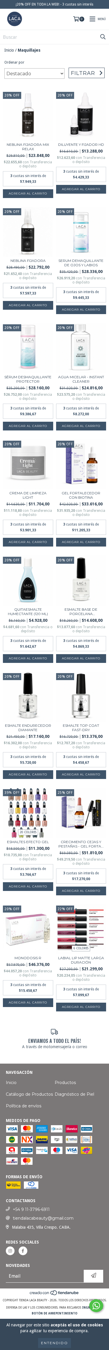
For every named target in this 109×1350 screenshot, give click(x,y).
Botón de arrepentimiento (54, 1313)
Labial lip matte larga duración (81, 960)
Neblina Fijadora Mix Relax (28, 146)
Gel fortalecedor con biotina (81, 495)
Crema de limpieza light (28, 495)
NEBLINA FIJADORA (28, 260)
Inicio (9, 50)
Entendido (54, 1343)
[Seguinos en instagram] (10, 1250)
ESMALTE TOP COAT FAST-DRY (81, 727)
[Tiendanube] (54, 1294)
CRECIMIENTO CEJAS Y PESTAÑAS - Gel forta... (81, 844)
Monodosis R (28, 958)
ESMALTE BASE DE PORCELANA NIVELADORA (81, 611)
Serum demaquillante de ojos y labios (80, 262)
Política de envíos (23, 1106)
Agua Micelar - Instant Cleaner (81, 379)
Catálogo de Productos (29, 1094)
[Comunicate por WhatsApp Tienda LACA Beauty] (96, 1305)
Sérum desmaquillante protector (27, 379)
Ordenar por (14, 62)
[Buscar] (103, 37)
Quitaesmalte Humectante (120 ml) (28, 611)
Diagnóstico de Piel (74, 1094)
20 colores (28, 832)
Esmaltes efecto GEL (28, 842)
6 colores (81, 948)
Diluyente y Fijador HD (81, 144)
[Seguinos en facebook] (23, 1250)
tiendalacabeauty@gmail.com (43, 1218)
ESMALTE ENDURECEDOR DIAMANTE (28, 727)
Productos (65, 1082)
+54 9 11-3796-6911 (31, 1209)
